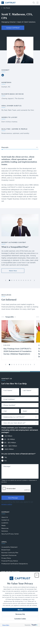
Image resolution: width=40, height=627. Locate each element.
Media (3, 525)
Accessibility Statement (9, 547)
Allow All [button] (20, 610)
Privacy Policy (5, 625)
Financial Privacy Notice (9, 561)
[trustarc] (34, 625)
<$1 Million (8, 436)
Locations (4, 523)
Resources (4, 528)
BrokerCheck (5, 550)
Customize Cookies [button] (20, 619)
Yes (5, 457)
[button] (37, 575)
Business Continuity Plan (9, 552)
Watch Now (13, 271)
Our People (6, 8)
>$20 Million (9, 449)
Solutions (4, 531)
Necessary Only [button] (20, 614)
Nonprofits (9, 317)
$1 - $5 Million (9, 439)
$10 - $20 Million (10, 446)
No (5, 461)
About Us (4, 517)
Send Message (13, 498)
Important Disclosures (8, 555)
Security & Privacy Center (10, 534)
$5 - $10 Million (10, 443)
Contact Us (5, 520)
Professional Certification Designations (14, 564)
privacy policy (6, 504)
